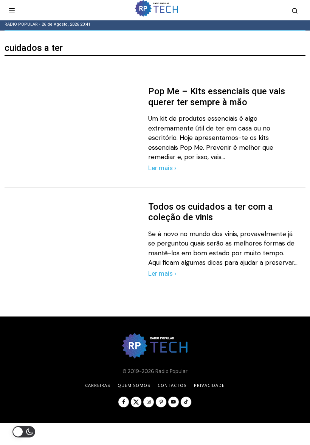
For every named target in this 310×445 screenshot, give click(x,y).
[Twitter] (136, 402)
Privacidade (209, 385)
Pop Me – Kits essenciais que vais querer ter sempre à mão (216, 96)
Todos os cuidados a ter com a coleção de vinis (210, 212)
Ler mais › (162, 168)
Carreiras (97, 385)
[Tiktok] (186, 402)
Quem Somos (134, 385)
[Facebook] (123, 402)
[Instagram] (148, 402)
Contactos (172, 385)
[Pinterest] (161, 402)
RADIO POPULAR (21, 24)
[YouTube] (173, 402)
